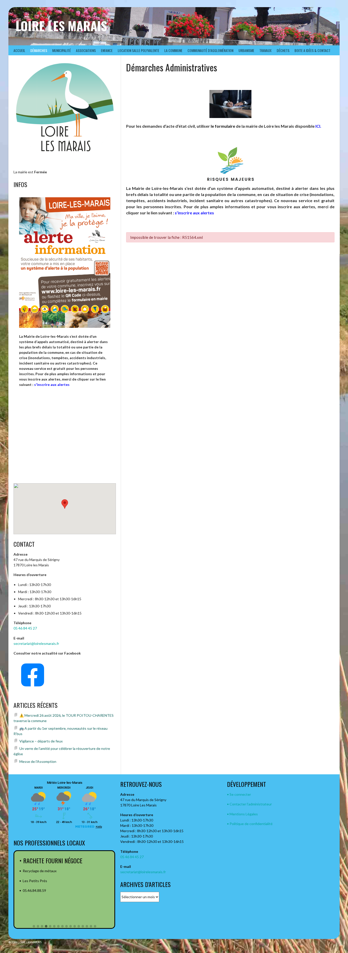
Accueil (19, 50)
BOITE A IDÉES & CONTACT (312, 50)
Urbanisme (246, 50)
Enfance (107, 50)
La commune (173, 50)
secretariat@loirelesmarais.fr (36, 643)
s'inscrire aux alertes (52, 384)
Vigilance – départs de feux (41, 741)
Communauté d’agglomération (210, 50)
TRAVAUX (265, 50)
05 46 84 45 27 (25, 628)
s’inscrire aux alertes (194, 212)
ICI (317, 126)
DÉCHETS (283, 50)
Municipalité (61, 50)
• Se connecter (239, 794)
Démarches (38, 50)
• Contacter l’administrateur (249, 804)
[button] (34, 926)
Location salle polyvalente (138, 50)
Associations (86, 50)
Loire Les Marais (61, 26)
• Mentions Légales (242, 814)
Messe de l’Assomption (37, 761)
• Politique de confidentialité (250, 823)
